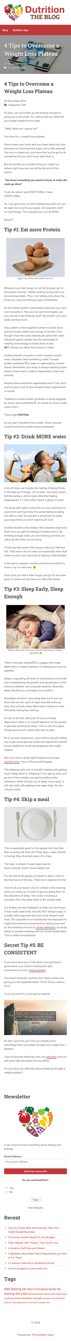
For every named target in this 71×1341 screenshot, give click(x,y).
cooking (8, 1298)
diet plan (52, 1056)
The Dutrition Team (42, 1334)
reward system (37, 970)
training (9, 1294)
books (43, 1302)
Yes (12, 1188)
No (11, 1191)
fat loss (27, 1289)
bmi (48, 1302)
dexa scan (49, 1293)
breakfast (27, 1298)
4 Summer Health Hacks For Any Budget (31, 1237)
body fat (55, 1289)
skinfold (55, 1298)
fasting (16, 1289)
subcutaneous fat (20, 1302)
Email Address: (13, 1156)
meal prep (61, 1293)
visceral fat (34, 1302)
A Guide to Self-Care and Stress (26, 1248)
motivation (41, 1289)
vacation (47, 1298)
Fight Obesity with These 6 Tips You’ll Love (33, 1242)
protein (17, 1298)
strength (37, 1298)
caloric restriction (45, 927)
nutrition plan (12, 761)
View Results (35, 1207)
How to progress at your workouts (27, 1268)
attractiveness (36, 1293)
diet (7, 1289)
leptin (62, 1298)
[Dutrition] (35, 12)
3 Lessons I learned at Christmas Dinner (31, 1263)
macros (7, 1302)
